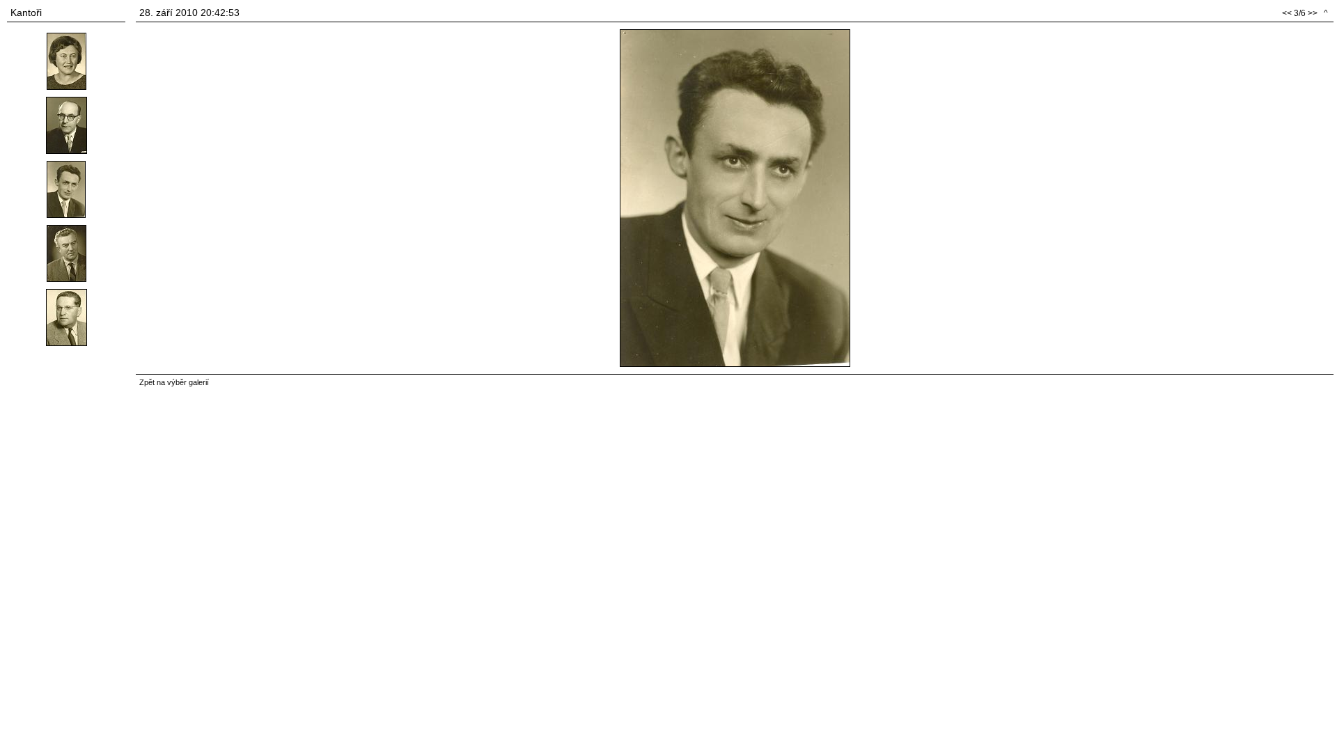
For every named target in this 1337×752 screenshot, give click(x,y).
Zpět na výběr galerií (174, 382)
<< (1287, 13)
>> (1313, 13)
